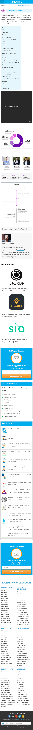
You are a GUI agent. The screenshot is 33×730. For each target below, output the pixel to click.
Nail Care (19, 631)
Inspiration (4, 674)
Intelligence (20, 678)
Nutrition (19, 633)
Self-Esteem (4, 678)
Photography (20, 684)
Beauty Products (5, 661)
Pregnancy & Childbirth (23, 659)
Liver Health (4, 604)
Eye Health (4, 596)
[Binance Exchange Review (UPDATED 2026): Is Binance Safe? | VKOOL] (16, 302)
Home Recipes (21, 688)
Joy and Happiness (6, 692)
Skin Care (4, 643)
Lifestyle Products (22, 692)
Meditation (20, 635)
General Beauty (5, 659)
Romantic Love (5, 682)
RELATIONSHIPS (7, 669)
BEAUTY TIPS (6, 628)
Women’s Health (5, 618)
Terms (28, 726)
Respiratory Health (22, 612)
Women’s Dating (5, 688)
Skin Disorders (21, 598)
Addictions (20, 594)
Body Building (5, 612)
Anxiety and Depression (23, 624)
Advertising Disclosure (24, 5)
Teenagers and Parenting (8, 700)
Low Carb (4, 592)
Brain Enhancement (22, 614)
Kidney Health (5, 614)
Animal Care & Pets (22, 702)
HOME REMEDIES (23, 628)
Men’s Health (5, 608)
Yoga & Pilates (5, 655)
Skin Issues (20, 596)
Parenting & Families (7, 696)
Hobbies (19, 676)
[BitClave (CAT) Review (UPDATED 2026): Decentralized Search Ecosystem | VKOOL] (16, 276)
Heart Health (4, 606)
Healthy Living (21, 649)
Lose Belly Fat (21, 602)
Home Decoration (22, 696)
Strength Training (6, 622)
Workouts (4, 631)
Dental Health (5, 610)
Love (2, 672)
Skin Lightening (21, 651)
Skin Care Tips (21, 647)
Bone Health (4, 602)
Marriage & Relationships (8, 702)
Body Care (4, 639)
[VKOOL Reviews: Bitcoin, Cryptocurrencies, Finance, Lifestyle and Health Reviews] (17, 1)
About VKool (20, 719)
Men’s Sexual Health (22, 620)
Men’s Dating (5, 680)
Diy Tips (19, 674)
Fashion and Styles (6, 663)
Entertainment (21, 686)
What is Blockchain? (13, 428)
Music (18, 672)
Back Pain (20, 637)
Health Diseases (21, 600)
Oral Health (4, 598)
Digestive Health (5, 620)
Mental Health (5, 616)
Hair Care (4, 633)
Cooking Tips (20, 680)
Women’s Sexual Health (23, 622)
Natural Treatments (22, 657)
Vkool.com (20, 250)
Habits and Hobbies (6, 694)
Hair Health (20, 643)
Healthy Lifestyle (5, 686)
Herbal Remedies (22, 653)
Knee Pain (20, 639)
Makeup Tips (4, 651)
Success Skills (21, 690)
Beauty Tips (4, 645)
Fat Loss (3, 635)
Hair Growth (4, 649)
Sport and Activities (22, 698)
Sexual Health (21, 606)
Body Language (5, 684)
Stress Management (7, 698)
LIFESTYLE (21, 669)
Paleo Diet (4, 647)
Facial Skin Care (21, 645)
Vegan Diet (20, 641)
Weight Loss (4, 653)
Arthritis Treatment (22, 610)
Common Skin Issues (23, 616)
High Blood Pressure (22, 618)
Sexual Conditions (22, 608)
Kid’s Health (4, 600)
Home (3, 5)
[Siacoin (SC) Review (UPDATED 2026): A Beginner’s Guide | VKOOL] (16, 327)
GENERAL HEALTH (8, 587)
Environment (20, 682)
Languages (4, 676)
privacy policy (11, 727)
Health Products (21, 604)
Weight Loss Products (23, 661)
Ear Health (4, 594)
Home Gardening (22, 694)
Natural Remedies (22, 655)
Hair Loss (4, 641)
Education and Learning (23, 704)
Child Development (6, 690)
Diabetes (19, 592)
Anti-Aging (4, 637)
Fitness (3, 590)
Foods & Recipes (6, 657)
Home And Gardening (23, 700)
